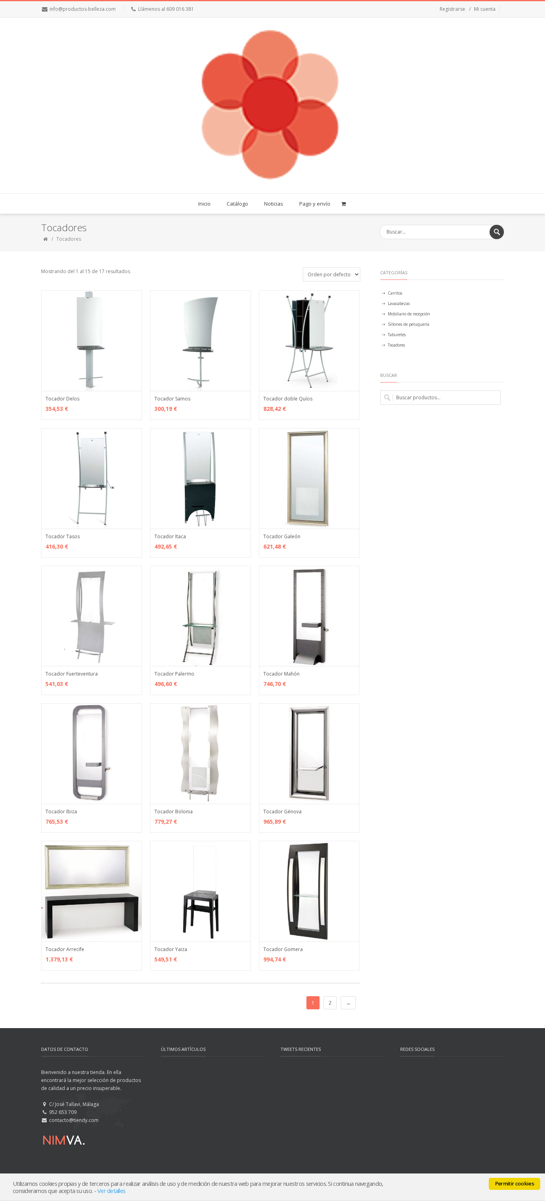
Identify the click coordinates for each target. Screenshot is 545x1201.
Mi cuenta (485, 9)
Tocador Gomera (283, 949)
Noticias (273, 203)
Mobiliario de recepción (409, 314)
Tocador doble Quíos (287, 398)
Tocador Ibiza (61, 811)
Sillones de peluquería (408, 324)
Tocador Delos (62, 398)
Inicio (204, 203)
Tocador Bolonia (173, 811)
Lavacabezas (399, 303)
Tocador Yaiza (170, 949)
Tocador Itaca (170, 536)
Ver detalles (111, 1191)
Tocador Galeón (281, 536)
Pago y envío (314, 203)
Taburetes (397, 334)
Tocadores (396, 345)
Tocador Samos (172, 398)
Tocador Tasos (62, 536)
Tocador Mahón (281, 673)
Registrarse (452, 9)
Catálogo (237, 203)
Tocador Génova (282, 811)
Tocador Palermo (174, 673)
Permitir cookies (514, 1183)
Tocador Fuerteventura (71, 673)
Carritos (395, 293)
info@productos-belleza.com (82, 9)
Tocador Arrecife (64, 949)
